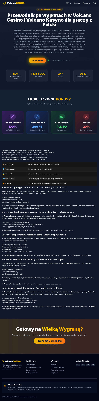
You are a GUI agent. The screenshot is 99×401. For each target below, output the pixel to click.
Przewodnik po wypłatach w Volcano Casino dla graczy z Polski (25, 150)
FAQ (94, 3)
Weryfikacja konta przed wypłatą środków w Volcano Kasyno (24, 157)
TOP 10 (68, 3)
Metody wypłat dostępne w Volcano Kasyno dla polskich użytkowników (28, 152)
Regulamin (54, 373)
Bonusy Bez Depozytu (33, 367)
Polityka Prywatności (57, 370)
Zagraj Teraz (37, 60)
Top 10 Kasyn (30, 364)
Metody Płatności (31, 373)
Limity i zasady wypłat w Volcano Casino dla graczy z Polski (23, 159)
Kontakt (53, 364)
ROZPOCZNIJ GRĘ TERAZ (50, 341)
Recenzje (86, 3)
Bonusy (77, 3)
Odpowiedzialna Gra (57, 367)
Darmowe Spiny (31, 370)
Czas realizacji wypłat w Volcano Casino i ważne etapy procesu (25, 155)
